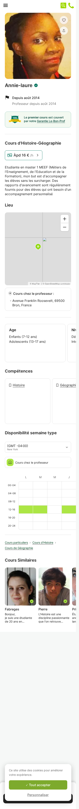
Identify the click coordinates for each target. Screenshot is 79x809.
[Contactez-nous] (71, 5)
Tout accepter (39, 785)
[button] (64, 20)
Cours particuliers (16, 542)
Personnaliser (38, 795)
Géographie (69, 385)
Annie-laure (18, 85)
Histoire (19, 385)
